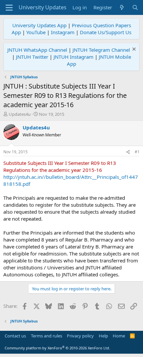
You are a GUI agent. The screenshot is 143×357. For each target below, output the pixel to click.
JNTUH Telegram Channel (101, 49)
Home (119, 336)
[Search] (135, 7)
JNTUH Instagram (73, 56)
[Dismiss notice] (133, 49)
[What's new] (121, 7)
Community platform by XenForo (57, 347)
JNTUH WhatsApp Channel (37, 49)
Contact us (15, 336)
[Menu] (9, 7)
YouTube (36, 32)
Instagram (62, 32)
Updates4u (20, 114)
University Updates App (39, 25)
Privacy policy (80, 336)
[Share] (128, 152)
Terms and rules (46, 336)
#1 (137, 152)
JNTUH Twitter (32, 56)
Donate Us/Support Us (105, 32)
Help (103, 336)
